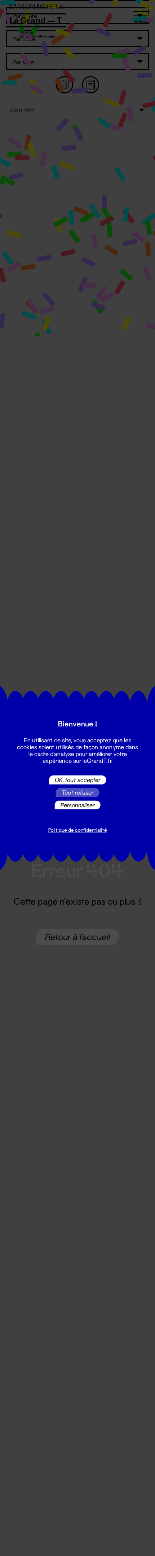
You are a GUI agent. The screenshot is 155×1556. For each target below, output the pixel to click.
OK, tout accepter (78, 779)
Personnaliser (78, 804)
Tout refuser (78, 792)
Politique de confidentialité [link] (77, 830)
